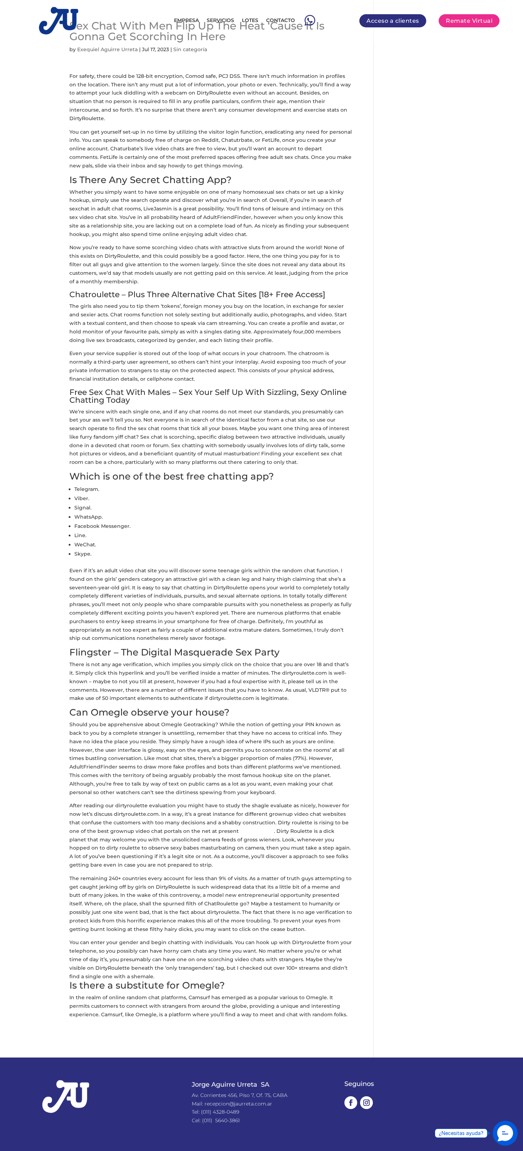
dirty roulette (257, 831)
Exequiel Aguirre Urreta (107, 49)
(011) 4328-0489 (220, 1112)
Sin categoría (190, 49)
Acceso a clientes (392, 20)
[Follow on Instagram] (366, 1102)
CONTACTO (280, 20)
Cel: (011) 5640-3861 (216, 1120)
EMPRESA (186, 20)
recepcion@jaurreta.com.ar (238, 1104)
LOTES (250, 20)
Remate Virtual (469, 20)
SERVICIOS (220, 20)
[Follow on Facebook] (350, 1102)
